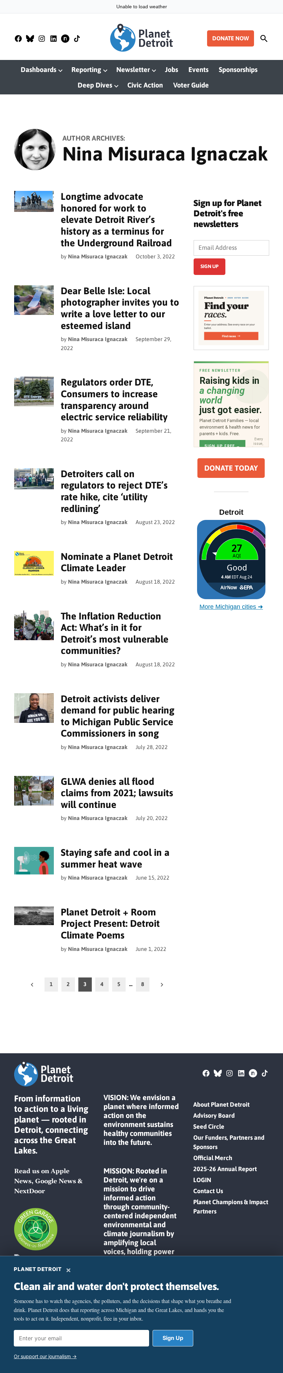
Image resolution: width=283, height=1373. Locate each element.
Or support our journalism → (45, 1356)
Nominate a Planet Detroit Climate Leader (117, 562)
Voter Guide (191, 85)
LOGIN (202, 1180)
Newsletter (133, 69)
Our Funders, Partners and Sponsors (228, 1142)
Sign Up (173, 1337)
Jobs (171, 69)
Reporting (86, 69)
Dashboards (38, 69)
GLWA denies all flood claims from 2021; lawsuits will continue (117, 793)
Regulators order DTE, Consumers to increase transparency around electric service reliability (114, 399)
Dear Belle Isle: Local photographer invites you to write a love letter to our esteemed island (120, 308)
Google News (55, 1181)
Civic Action (145, 85)
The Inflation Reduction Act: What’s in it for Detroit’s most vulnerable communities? (114, 633)
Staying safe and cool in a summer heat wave (115, 858)
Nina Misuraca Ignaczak (97, 256)
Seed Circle (208, 1126)
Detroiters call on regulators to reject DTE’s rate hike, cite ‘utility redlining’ (114, 491)
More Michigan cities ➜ (231, 606)
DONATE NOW (230, 38)
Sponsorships (238, 69)
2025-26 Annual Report (225, 1168)
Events (198, 69)
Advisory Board (214, 1115)
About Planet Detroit (221, 1104)
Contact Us (208, 1191)
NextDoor (29, 1191)
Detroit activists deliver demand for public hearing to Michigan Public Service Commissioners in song (117, 716)
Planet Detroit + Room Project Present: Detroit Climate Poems (110, 923)
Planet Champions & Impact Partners (230, 1206)
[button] (231, 318)
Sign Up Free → (222, 446)
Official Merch (212, 1157)
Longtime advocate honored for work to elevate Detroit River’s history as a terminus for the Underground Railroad (116, 219)
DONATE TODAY (231, 468)
